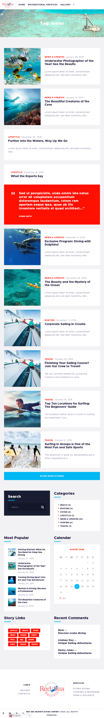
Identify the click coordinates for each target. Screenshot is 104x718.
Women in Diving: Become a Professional (32, 590)
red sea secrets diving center (42, 712)
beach (25, 630)
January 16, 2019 (25, 594)
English (16, 715)
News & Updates (54, 57)
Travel (49, 359)
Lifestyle (14, 137)
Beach (63, 505)
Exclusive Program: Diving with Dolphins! (68, 243)
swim (12, 644)
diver (35, 630)
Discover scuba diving (72, 633)
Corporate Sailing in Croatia (65, 324)
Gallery (25, 690)
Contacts (24, 693)
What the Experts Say (27, 176)
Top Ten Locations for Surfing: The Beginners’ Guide (67, 405)
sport (31, 640)
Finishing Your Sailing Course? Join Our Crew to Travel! (67, 364)
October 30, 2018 (64, 359)
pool (12, 640)
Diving (63, 512)
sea (21, 640)
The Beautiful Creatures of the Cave (67, 103)
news (12, 635)
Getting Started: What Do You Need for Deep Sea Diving (31, 552)
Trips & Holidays (83, 695)
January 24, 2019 (75, 57)
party (34, 635)
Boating (50, 320)
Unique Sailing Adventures (75, 643)
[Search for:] (27, 507)
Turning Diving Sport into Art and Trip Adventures (31, 578)
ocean (23, 635)
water (35, 644)
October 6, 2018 (63, 440)
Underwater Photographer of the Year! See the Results (69, 62)
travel (23, 644)
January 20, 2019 (26, 583)
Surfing (64, 522)
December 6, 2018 (75, 237)
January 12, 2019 (74, 97)
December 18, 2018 (33, 172)
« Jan (63, 598)
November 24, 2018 (76, 278)
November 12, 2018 (66, 320)
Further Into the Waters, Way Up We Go (37, 140)
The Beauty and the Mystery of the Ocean (67, 283)
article (13, 630)
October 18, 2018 (63, 399)
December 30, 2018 (31, 137)
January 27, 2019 (26, 558)
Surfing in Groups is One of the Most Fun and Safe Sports (67, 445)
